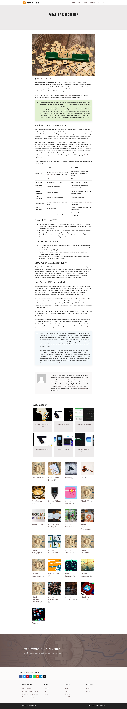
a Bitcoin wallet (87, 132)
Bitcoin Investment (51, 78)
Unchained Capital (82, 298)
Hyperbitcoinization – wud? (30, 691)
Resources (92, 2)
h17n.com (33, 705)
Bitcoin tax (87, 155)
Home (73, 2)
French (88, 691)
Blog (79, 2)
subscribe (84, 388)
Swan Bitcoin (70, 298)
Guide (85, 2)
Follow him (60, 386)
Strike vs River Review (63, 424)
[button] (99, 3)
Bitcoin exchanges (68, 95)
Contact (46, 694)
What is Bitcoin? (27, 688)
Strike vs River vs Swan (42, 449)
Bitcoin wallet (51, 174)
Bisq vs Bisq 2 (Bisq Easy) (84, 424)
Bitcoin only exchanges (28, 697)
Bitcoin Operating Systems (30, 694)
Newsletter (68, 697)
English (88, 688)
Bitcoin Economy (41, 78)
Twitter (67, 691)
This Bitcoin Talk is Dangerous (57, 363)
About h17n (47, 688)
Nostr (66, 688)
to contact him (74, 386)
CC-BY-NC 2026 (27, 705)
